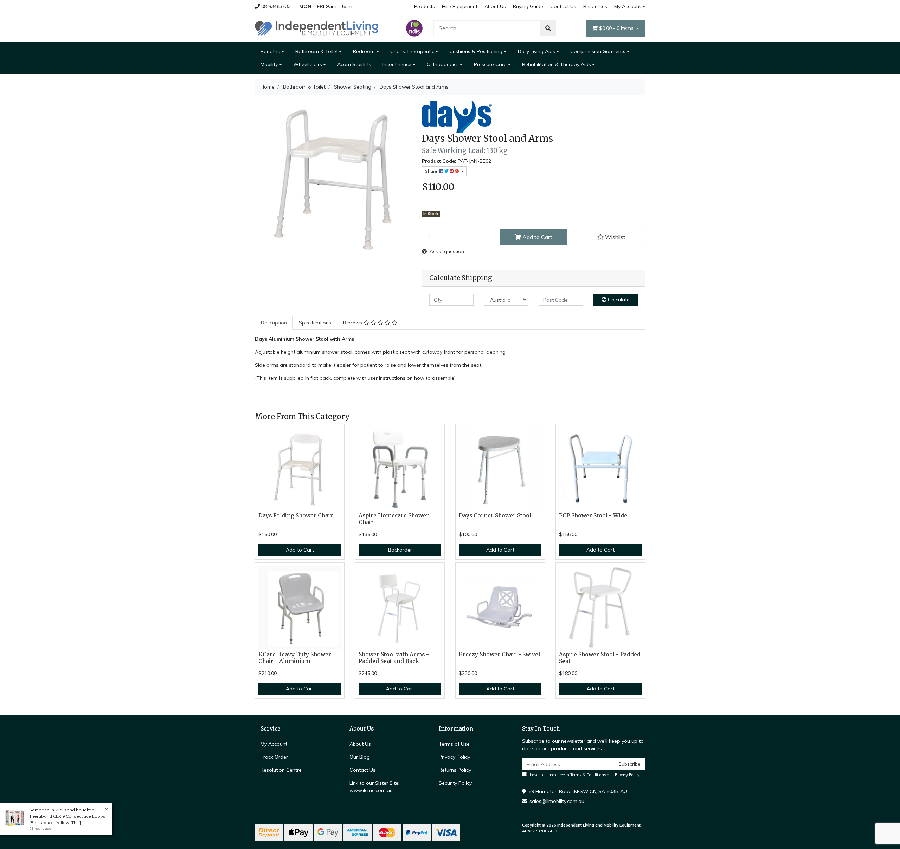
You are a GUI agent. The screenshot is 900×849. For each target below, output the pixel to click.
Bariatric (270, 51)
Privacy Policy (454, 757)
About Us (495, 6)
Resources (595, 6)
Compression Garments (597, 51)
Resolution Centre (281, 770)
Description (274, 323)
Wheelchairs (307, 64)
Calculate (618, 299)
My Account (627, 6)
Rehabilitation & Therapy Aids (556, 64)
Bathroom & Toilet (316, 51)
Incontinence (396, 64)
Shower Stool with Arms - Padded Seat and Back (394, 657)
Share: (432, 171)
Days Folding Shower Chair (295, 515)
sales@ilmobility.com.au (556, 801)
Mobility (269, 64)
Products (424, 6)
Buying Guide (528, 6)
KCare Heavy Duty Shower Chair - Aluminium (294, 657)
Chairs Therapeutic (412, 51)
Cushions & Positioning (475, 51)
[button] (611, 237)
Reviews (353, 323)
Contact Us (563, 6)
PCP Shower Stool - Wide (593, 515)
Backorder (400, 550)
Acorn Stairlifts (354, 64)
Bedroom (364, 51)
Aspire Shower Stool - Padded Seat (600, 657)
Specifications (315, 323)
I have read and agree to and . (584, 774)
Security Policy (455, 783)
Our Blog (359, 757)
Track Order (274, 757)
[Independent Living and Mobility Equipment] (316, 28)
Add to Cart (536, 236)
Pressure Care (490, 64)
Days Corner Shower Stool (495, 515)
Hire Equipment (459, 6)
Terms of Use (454, 744)
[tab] (274, 323)
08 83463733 (275, 6)
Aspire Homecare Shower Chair (394, 519)
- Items (617, 28)
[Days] (457, 116)
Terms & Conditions (588, 774)
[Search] (548, 28)
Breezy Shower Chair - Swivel (499, 654)
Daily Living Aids (536, 51)
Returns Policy (455, 770)
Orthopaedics (443, 64)
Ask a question (447, 251)
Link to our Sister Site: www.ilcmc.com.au (374, 786)
